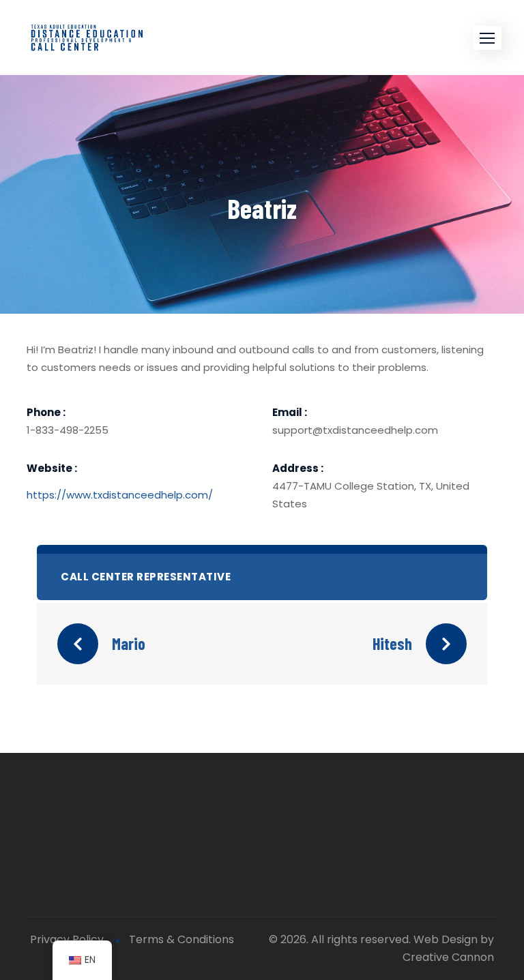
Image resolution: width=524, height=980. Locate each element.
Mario (128, 643)
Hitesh (392, 643)
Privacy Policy (67, 939)
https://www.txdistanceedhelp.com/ (120, 495)
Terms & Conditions (181, 939)
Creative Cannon (448, 957)
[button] (487, 38)
